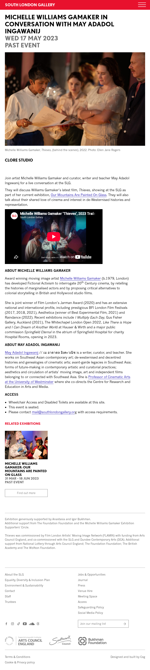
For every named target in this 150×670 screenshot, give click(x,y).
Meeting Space (87, 596)
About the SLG (14, 574)
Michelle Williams (80, 278)
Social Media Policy (90, 612)
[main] (75, 208)
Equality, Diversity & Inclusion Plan (27, 580)
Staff (8, 596)
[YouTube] (24, 623)
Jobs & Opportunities (91, 574)
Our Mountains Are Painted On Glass (78, 195)
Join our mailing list (93, 623)
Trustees (10, 601)
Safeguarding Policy (91, 607)
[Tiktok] (18, 624)
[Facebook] (6, 623)
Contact (10, 591)
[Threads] (38, 624)
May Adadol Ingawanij (21, 352)
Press (81, 585)
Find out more (26, 493)
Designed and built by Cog (128, 656)
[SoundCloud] (31, 624)
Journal (83, 580)
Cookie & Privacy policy (20, 662)
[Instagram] (12, 623)
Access (82, 601)
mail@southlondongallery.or (53, 412)
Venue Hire (85, 591)
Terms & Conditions (17, 656)
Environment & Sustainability (24, 585)
